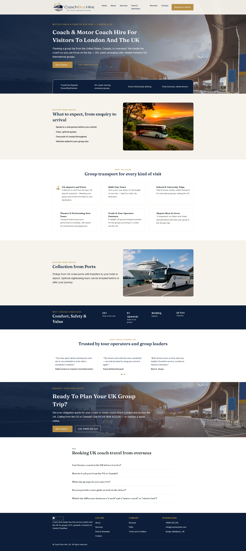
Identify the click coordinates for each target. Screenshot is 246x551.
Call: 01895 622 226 (88, 65)
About (113, 5)
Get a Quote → (62, 65)
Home (104, 5)
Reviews (153, 5)
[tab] (121, 374)
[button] (123, 465)
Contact (164, 5)
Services (123, 5)
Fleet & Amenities (135, 7)
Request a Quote (183, 7)
